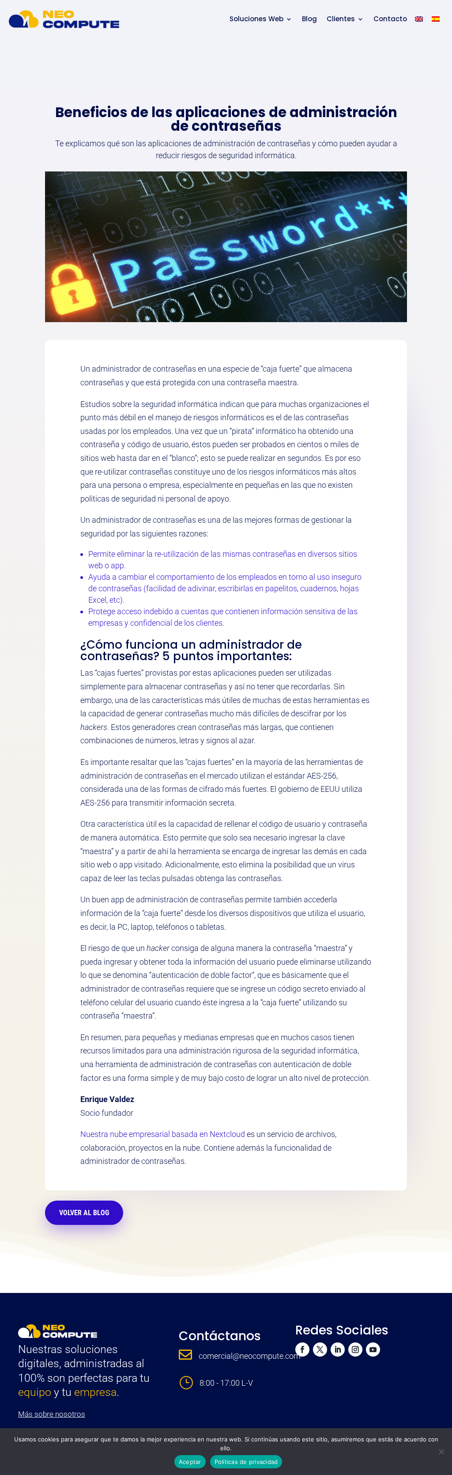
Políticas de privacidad (246, 1461)
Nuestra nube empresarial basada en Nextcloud (162, 1134)
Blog (309, 18)
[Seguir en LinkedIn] (338, 1349)
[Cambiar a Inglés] (419, 18)
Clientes (341, 18)
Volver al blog (84, 1213)
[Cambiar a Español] (435, 18)
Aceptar (190, 1461)
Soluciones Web (256, 18)
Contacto (390, 18)
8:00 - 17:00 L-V (226, 1383)
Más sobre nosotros (51, 1414)
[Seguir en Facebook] (302, 1349)
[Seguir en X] (320, 1349)
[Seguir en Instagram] (355, 1349)
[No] (441, 1451)
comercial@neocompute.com (250, 1356)
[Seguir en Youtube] (373, 1349)
